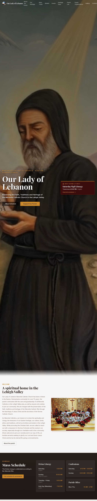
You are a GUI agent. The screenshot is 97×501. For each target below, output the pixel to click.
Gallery (88, 3)
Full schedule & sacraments (13, 476)
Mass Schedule (10, 204)
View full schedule (68, 192)
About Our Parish (25, 3)
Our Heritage (32, 3)
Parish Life (69, 3)
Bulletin (47, 3)
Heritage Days (60, 3)
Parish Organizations (79, 3)
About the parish (9, 443)
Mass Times (41, 3)
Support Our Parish (30, 204)
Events (54, 3)
